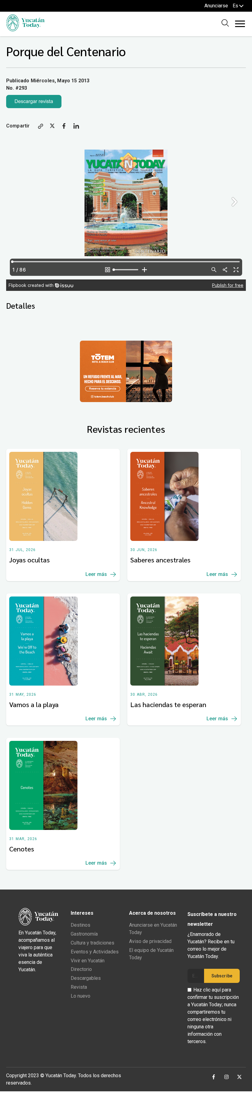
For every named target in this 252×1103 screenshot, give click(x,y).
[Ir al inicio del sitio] (25, 30)
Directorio (81, 969)
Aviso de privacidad (150, 941)
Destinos (80, 925)
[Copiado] (40, 127)
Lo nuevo (80, 996)
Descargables (86, 978)
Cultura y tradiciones (92, 943)
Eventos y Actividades (95, 952)
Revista (79, 987)
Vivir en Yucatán (87, 961)
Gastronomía (84, 934)
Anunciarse (216, 6)
